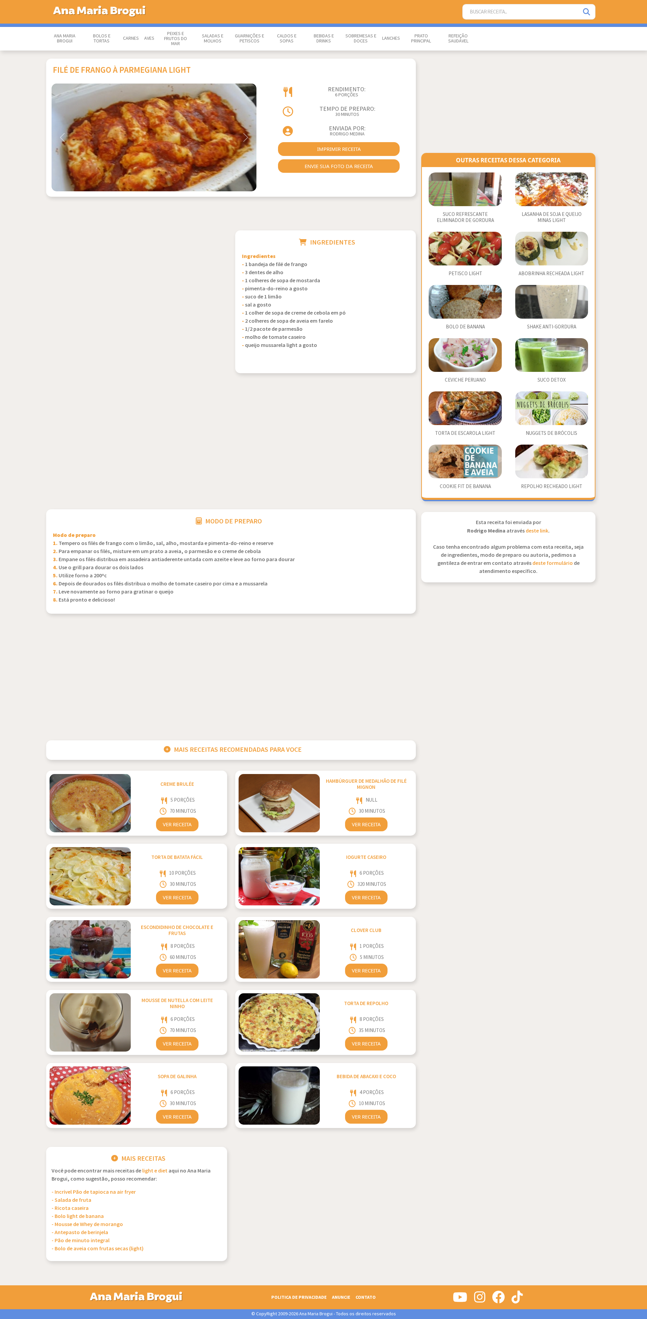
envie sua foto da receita (339, 166)
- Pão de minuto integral (81, 1240)
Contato (366, 1297)
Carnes (131, 38)
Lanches (391, 38)
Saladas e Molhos (212, 38)
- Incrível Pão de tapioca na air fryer (94, 1192)
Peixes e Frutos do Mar (175, 39)
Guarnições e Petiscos (249, 38)
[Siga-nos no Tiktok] (517, 1300)
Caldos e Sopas (287, 38)
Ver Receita (177, 824)
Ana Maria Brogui (64, 38)
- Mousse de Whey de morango (87, 1224)
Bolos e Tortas (102, 38)
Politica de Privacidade (299, 1297)
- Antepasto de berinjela (80, 1232)
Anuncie (341, 1297)
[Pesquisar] (587, 12)
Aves (149, 38)
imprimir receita (339, 149)
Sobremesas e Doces (360, 38)
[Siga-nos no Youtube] (460, 1300)
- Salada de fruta (71, 1200)
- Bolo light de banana (78, 1216)
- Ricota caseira (70, 1208)
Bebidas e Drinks (324, 38)
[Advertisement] (136, 277)
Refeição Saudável (458, 38)
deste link (537, 531)
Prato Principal (421, 38)
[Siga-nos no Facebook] (498, 1300)
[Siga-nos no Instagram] (479, 1300)
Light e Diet (154, 1171)
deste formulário (552, 563)
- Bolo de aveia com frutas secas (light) (98, 1248)
